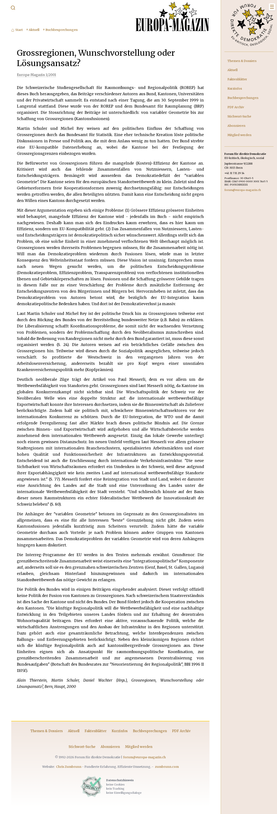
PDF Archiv (181, 731)
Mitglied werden (138, 747)
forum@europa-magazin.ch (144, 757)
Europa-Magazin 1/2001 (36, 75)
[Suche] (13, 8)
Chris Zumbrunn (68, 767)
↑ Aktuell (32, 30)
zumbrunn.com (167, 767)
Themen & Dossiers (46, 731)
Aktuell (73, 731)
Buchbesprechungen (150, 731)
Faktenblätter (95, 731)
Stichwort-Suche (82, 747)
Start (17, 30)
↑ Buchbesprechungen (60, 30)
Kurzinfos (120, 731)
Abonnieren (110, 747)
